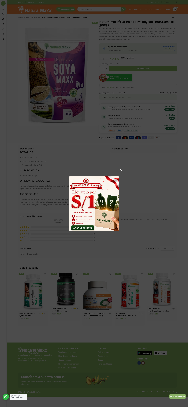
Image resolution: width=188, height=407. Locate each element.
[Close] (121, 170)
